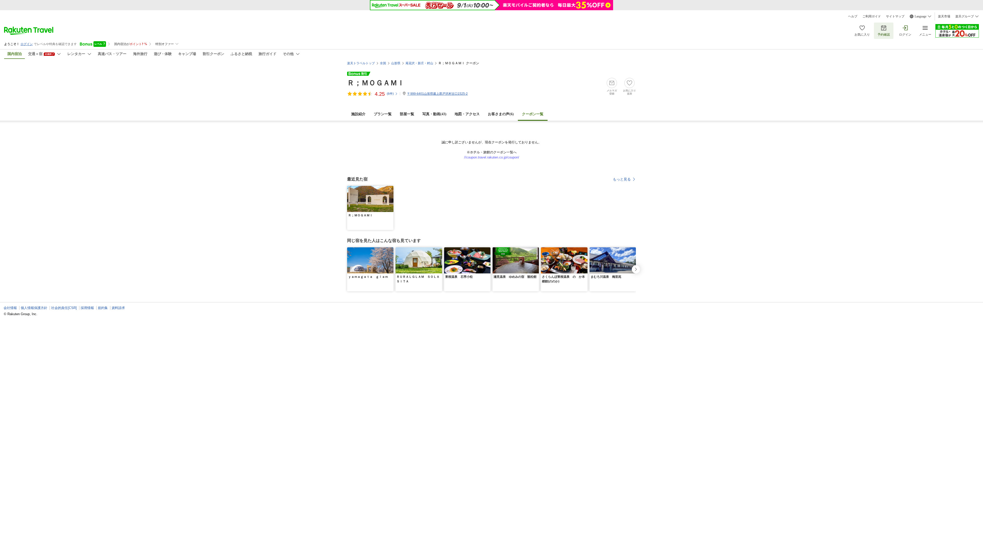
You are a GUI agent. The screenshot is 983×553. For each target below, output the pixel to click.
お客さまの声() (501, 114)
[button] (390, 189)
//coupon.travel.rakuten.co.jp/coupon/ (491, 157)
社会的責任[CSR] (64, 308)
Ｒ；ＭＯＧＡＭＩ (375, 83)
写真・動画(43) (434, 114)
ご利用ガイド (871, 16)
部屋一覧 (407, 114)
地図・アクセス (467, 114)
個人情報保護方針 (34, 308)
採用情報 (87, 308)
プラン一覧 (383, 114)
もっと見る (622, 179)
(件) (390, 93)
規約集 (103, 308)
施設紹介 (358, 114)
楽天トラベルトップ (361, 63)
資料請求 (118, 308)
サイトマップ (895, 16)
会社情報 (10, 308)
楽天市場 (944, 16)
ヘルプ (852, 16)
